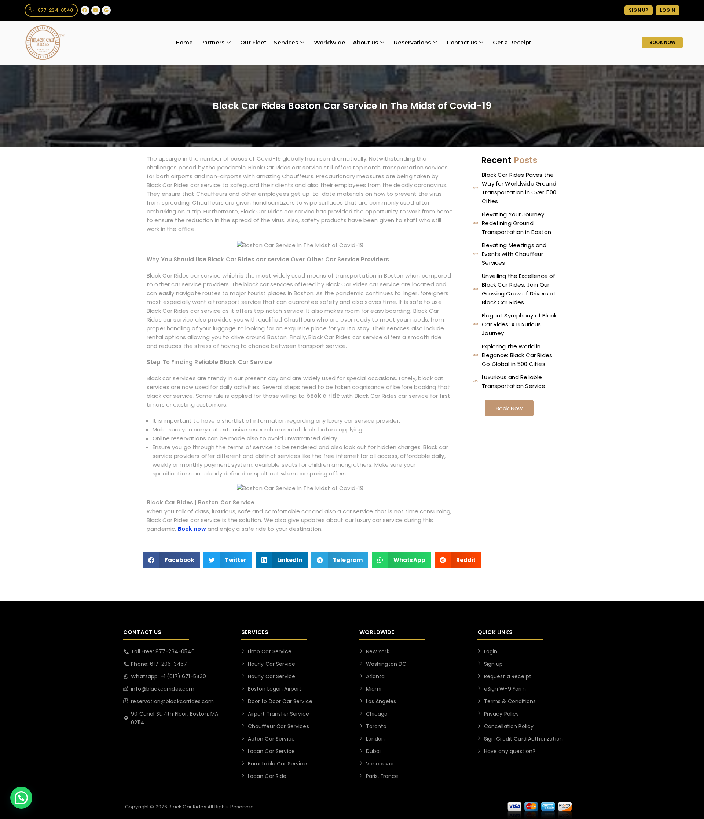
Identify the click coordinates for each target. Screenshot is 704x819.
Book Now (509, 408)
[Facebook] (85, 10)
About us (365, 42)
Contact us (462, 42)
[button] (171, 560)
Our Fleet (253, 42)
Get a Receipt (512, 42)
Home (184, 42)
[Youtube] (95, 10)
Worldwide (329, 42)
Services (286, 42)
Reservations (412, 42)
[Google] (106, 10)
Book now (192, 529)
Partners (212, 42)
